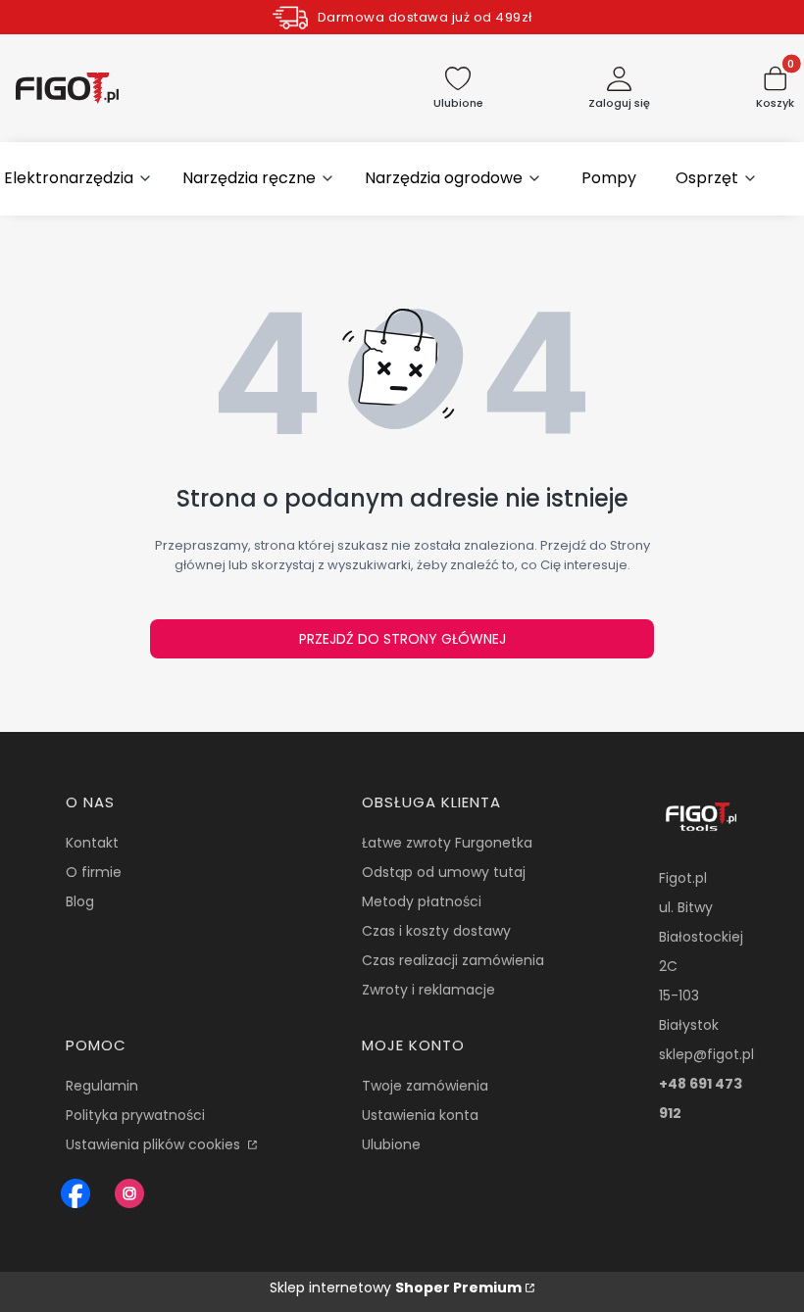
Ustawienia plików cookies (155, 1144)
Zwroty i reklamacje (428, 989)
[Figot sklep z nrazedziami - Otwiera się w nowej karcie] (75, 1193)
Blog (80, 901)
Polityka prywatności (135, 1115)
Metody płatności (421, 901)
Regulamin (102, 1085)
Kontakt (92, 842)
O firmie (94, 872)
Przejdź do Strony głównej (402, 639)
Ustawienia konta (420, 1115)
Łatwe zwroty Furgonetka (447, 842)
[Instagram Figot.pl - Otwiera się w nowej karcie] (129, 1193)
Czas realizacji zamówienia (453, 960)
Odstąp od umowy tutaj (444, 872)
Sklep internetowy (396, 1287)
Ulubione (391, 1144)
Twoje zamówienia (425, 1085)
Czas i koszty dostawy (436, 931)
